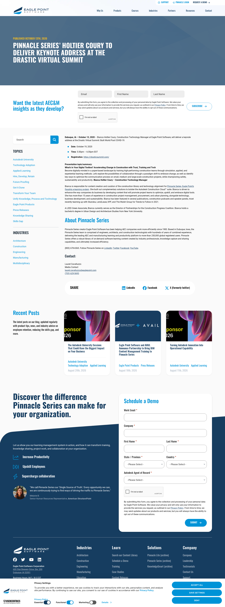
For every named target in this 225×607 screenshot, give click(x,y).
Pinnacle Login (182, 3)
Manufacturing (20, 257)
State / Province (132, 457)
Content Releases (120, 578)
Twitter (116, 248)
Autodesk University (23, 159)
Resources (190, 11)
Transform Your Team (24, 193)
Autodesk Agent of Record (137, 473)
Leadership (188, 561)
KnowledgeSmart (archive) (159, 567)
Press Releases (21, 210)
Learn (116, 548)
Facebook (124, 248)
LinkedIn (108, 248)
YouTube (134, 248)
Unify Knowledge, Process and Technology (35, 198)
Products (117, 11)
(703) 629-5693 (72, 273)
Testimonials (189, 567)
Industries (153, 11)
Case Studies (118, 572)
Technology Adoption (24, 165)
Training (116, 567)
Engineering (19, 252)
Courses (135, 11)
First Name (129, 442)
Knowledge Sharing (23, 215)
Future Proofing (21, 181)
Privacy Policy (160, 105)
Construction (19, 246)
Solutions (154, 548)
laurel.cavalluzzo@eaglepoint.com (80, 270)
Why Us (100, 11)
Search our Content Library (125, 555)
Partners (172, 11)
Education (81, 578)
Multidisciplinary (21, 263)
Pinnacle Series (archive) (159, 561)
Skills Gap (18, 221)
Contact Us (188, 572)
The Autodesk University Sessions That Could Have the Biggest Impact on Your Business (86, 348)
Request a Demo (200, 3)
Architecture (19, 240)
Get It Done (19, 187)
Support (165, 3)
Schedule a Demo (120, 561)
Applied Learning (21, 170)
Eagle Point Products (23, 204)
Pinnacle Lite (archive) (158, 555)
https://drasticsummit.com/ (96, 157)
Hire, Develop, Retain (24, 176)
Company (128, 426)
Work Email (129, 410)
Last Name (171, 442)
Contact (208, 11)
